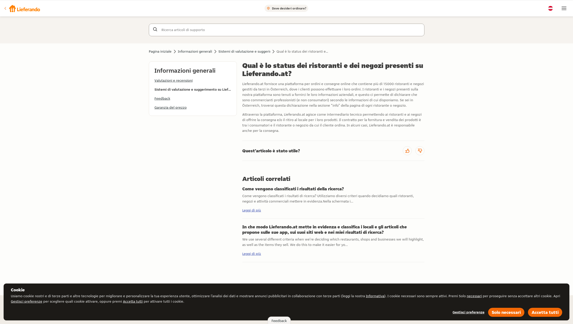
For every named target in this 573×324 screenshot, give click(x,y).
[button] (22, 8)
